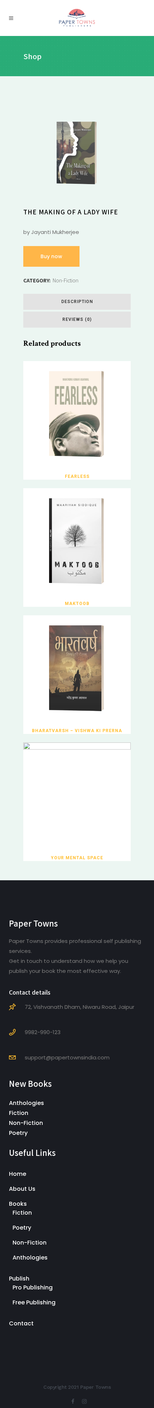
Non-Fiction (65, 280)
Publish (19, 1278)
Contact (21, 1323)
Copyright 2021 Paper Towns (77, 1387)
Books (18, 1204)
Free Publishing (34, 1302)
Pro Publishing (33, 1287)
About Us (22, 1189)
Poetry (18, 1133)
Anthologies (26, 1103)
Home (17, 1174)
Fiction (18, 1113)
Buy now (51, 256)
